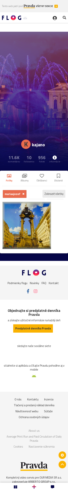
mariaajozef (13, 194)
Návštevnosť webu (26, 411)
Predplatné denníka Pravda (33, 328)
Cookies (18, 447)
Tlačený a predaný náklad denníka (34, 405)
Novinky (34, 283)
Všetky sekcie (44, 6)
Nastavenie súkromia (42, 447)
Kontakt (54, 283)
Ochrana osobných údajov (34, 417)
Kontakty (33, 399)
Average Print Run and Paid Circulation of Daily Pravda (34, 439)
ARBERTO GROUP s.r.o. (41, 481)
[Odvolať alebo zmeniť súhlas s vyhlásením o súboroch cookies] (62, 455)
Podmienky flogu (17, 283)
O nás (18, 399)
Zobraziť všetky (53, 194)
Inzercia (48, 399)
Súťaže (48, 411)
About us (34, 431)
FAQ (44, 283)
